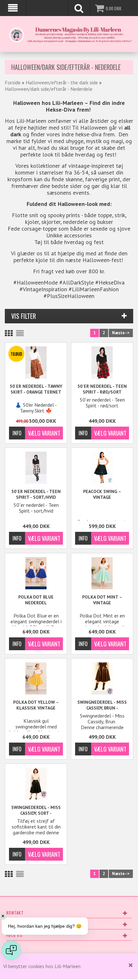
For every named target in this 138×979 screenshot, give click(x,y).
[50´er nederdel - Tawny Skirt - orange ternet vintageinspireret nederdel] (36, 362)
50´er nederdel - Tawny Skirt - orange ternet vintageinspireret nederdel (36, 389)
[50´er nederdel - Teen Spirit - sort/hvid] (36, 468)
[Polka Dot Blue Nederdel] (36, 573)
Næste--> (121, 333)
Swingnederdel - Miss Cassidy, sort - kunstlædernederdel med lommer (36, 810)
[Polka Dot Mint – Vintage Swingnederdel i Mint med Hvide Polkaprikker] (102, 573)
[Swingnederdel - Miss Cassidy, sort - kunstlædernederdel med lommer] (36, 784)
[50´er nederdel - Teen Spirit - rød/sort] (102, 362)
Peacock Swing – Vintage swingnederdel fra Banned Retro (102, 494)
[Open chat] (11, 950)
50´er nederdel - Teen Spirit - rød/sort (102, 389)
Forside (13, 82)
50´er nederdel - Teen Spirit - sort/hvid (36, 494)
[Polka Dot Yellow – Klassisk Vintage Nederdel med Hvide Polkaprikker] (36, 678)
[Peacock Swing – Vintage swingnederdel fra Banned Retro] (102, 468)
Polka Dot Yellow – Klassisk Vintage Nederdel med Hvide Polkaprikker (36, 705)
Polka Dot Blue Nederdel (36, 600)
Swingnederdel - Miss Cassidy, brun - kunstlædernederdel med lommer (102, 705)
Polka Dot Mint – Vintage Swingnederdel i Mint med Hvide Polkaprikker (102, 600)
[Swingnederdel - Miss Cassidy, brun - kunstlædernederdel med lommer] (102, 678)
